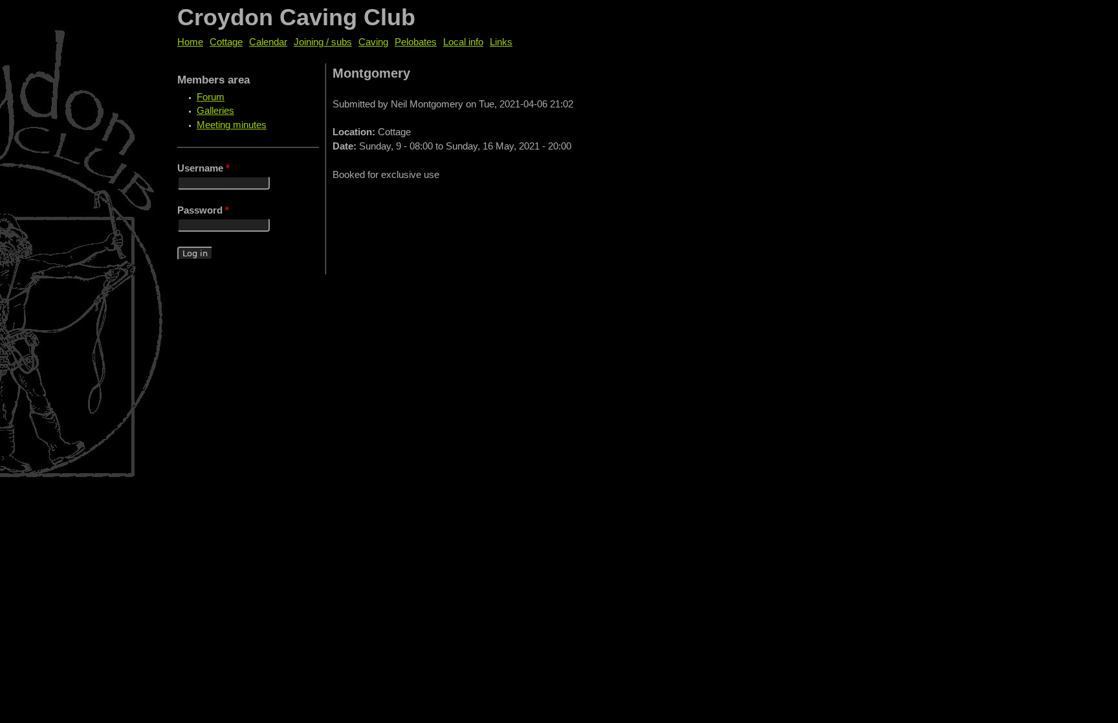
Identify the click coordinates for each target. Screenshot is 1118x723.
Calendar (268, 42)
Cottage (226, 42)
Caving (373, 42)
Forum (211, 97)
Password (203, 210)
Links (501, 42)
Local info (463, 42)
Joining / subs (323, 42)
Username (203, 168)
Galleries (215, 111)
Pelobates (416, 42)
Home (190, 42)
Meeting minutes (232, 125)
